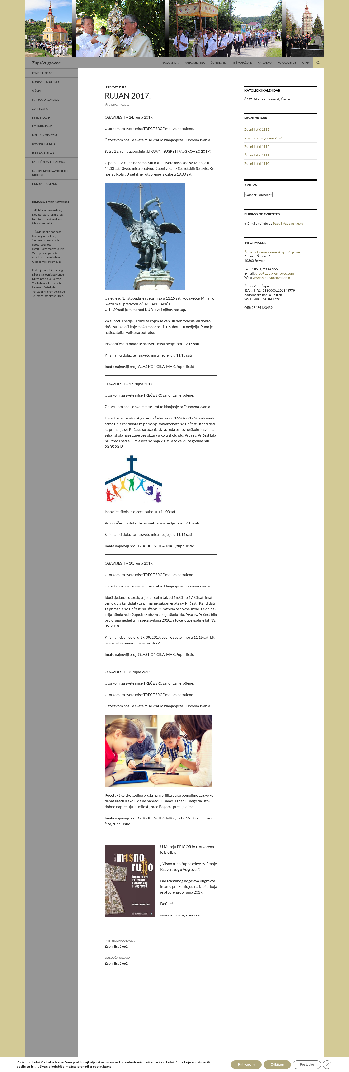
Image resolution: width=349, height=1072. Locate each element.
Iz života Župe (242, 62)
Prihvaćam (246, 1064)
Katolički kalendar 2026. (48, 161)
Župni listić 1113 (256, 129)
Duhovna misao (43, 153)
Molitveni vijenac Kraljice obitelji (50, 172)
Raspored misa (194, 62)
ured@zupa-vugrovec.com (274, 273)
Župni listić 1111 (256, 155)
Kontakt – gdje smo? (46, 81)
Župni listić (219, 62)
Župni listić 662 (117, 960)
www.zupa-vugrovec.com (271, 278)
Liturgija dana (42, 126)
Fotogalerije (287, 62)
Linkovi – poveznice (45, 183)
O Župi (36, 90)
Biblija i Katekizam (44, 135)
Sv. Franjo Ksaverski (45, 99)
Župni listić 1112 (256, 146)
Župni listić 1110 (256, 164)
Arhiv (306, 62)
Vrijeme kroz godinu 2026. (263, 138)
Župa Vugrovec (46, 62)
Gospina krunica (43, 144)
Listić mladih (41, 117)
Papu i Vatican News (288, 223)
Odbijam (277, 1064)
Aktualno (265, 62)
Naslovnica (170, 62)
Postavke (307, 1064)
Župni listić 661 (120, 943)
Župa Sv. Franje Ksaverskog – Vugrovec (273, 252)
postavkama (102, 1067)
